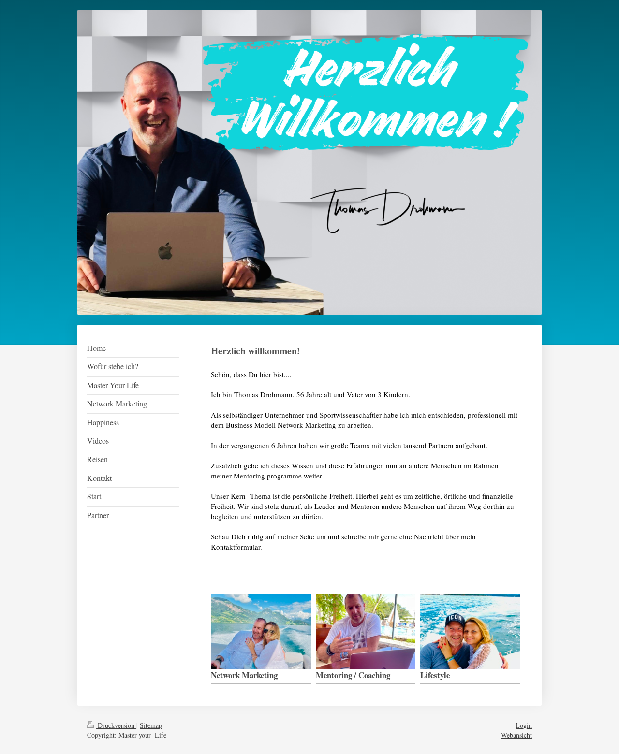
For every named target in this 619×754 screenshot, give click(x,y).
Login (524, 725)
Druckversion (116, 725)
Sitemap (151, 725)
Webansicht (516, 735)
